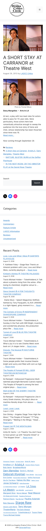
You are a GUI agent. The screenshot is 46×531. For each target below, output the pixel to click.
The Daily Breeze (23, 510)
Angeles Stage (20, 461)
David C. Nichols (26, 471)
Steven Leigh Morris (10, 507)
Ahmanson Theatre (9, 461)
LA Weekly (9, 489)
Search (6, 179)
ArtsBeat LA (8, 465)
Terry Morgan (25, 506)
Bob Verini (7, 467)
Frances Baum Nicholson (20, 477)
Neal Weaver (34, 493)
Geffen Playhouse (34, 477)
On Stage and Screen (10, 496)
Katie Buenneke (24, 483)
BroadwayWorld (19, 467)
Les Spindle (20, 490)
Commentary (8, 224)
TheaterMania (9, 509)
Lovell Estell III (29, 490)
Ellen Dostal (38, 474)
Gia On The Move (9, 480)
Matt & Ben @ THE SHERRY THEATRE (19, 391)
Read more (32, 270)
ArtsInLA (31, 151)
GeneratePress (25, 527)
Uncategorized (9, 239)
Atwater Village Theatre (32, 465)
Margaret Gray (9, 493)
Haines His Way (23, 480)
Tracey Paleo (37, 512)
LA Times (31, 486)
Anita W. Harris (30, 461)
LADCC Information (11, 231)
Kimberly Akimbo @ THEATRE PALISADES (21, 274)
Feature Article (9, 228)
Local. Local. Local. (11, 408)
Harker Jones (35, 480)
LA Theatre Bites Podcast (10, 486)
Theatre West (18, 154)
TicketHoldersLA (24, 512)
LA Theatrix (21, 486)
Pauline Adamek (32, 499)
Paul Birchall (20, 499)
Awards (6, 220)
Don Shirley (30, 474)
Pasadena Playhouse (25, 496)
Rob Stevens (8, 503)
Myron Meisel (22, 493)
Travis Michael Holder (11, 515)
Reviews (9, 147)
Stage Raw (23, 503)
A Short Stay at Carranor (16, 151)
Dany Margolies (11, 470)
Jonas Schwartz (11, 483)
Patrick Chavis (9, 499)
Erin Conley (7, 477)
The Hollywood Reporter (10, 512)
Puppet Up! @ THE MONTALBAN (17, 426)
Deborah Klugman (14, 474)
